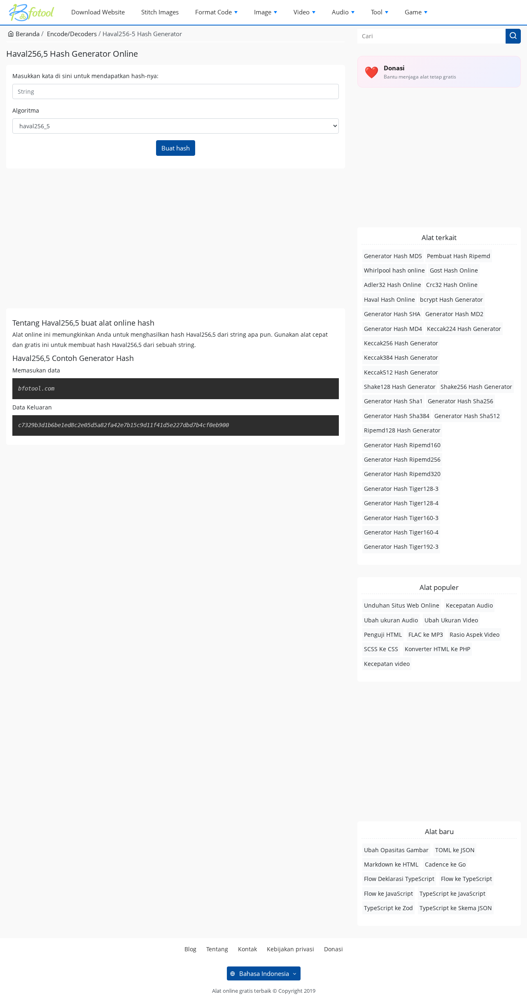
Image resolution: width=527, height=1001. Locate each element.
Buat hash (175, 148)
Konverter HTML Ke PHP (437, 649)
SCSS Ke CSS (381, 649)
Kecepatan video (387, 664)
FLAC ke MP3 (425, 634)
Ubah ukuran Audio (391, 620)
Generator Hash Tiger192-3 (401, 546)
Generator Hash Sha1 (393, 401)
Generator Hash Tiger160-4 (401, 532)
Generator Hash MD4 (393, 329)
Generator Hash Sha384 (396, 416)
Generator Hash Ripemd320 (402, 474)
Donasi (333, 949)
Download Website (98, 12)
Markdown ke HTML (391, 864)
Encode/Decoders (72, 34)
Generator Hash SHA (392, 314)
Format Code (213, 12)
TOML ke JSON (455, 850)
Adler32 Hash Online (392, 285)
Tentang (217, 949)
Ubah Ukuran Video (451, 620)
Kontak (247, 949)
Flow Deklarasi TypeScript (399, 879)
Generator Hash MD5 (393, 256)
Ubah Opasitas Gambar (396, 850)
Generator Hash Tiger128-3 (401, 488)
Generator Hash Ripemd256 (402, 459)
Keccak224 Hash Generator (464, 329)
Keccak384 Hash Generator (401, 357)
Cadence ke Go (445, 864)
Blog (190, 949)
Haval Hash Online (389, 299)
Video (302, 12)
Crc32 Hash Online (452, 285)
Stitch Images (160, 12)
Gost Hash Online (454, 270)
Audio (340, 12)
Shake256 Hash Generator (476, 387)
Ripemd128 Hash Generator (402, 430)
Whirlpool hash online (394, 270)
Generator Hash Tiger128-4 (401, 503)
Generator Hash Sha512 (467, 416)
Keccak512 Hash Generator (401, 372)
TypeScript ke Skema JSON (456, 908)
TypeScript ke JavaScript (452, 893)
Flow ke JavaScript (388, 893)
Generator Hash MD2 (454, 314)
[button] (513, 36)
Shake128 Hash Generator (400, 387)
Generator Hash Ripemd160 (402, 445)
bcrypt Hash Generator (451, 299)
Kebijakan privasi (290, 949)
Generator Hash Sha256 (460, 401)
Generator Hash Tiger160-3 (401, 518)
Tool (376, 12)
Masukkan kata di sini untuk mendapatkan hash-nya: (85, 76)
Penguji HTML (383, 634)
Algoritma (25, 110)
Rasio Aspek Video (474, 634)
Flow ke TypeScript (466, 879)
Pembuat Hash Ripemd (458, 256)
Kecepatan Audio (469, 605)
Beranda (27, 34)
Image (262, 12)
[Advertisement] (175, 238)
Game (413, 12)
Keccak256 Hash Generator (401, 343)
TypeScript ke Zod (388, 908)
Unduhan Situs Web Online (401, 605)
